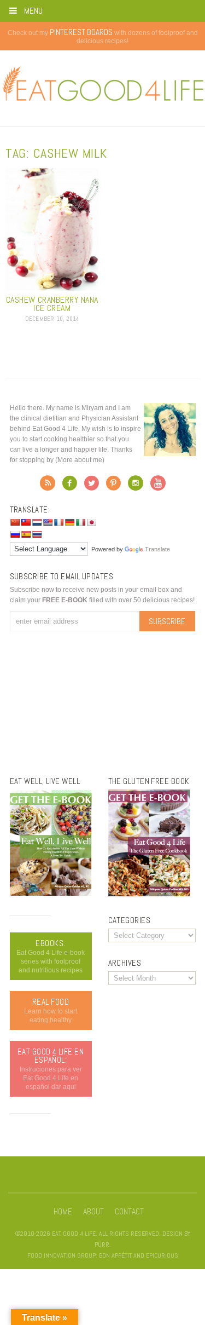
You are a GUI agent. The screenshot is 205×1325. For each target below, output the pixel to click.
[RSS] (47, 486)
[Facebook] (69, 486)
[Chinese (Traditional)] (26, 522)
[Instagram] (135, 486)
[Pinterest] (113, 486)
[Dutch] (37, 522)
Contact (129, 1211)
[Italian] (80, 522)
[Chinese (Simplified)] (15, 522)
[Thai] (37, 534)
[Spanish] (26, 534)
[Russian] (15, 534)
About (93, 1211)
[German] (69, 522)
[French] (58, 522)
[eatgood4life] (51, 893)
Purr (102, 1244)
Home (63, 1211)
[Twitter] (91, 486)
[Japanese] (91, 522)
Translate (157, 549)
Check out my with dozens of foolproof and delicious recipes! (103, 37)
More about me (79, 460)
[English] (47, 522)
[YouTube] (158, 486)
